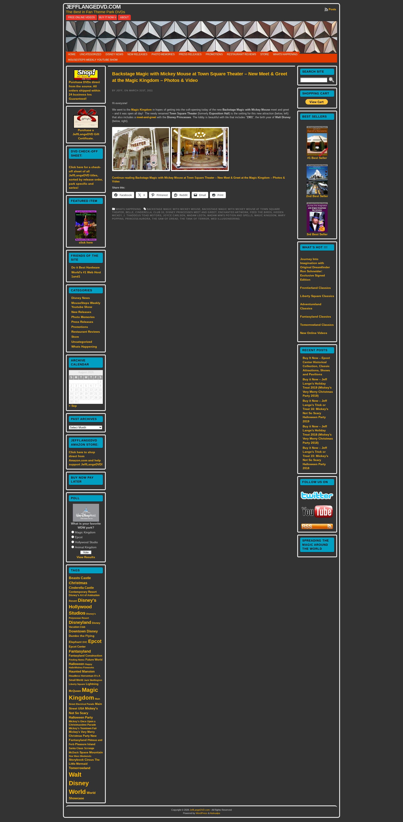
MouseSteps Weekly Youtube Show (93, 59)
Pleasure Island (85, 744)
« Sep (73, 405)
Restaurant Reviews (241, 54)
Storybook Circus (81, 759)
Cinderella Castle (81, 587)
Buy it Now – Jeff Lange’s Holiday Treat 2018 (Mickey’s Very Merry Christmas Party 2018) (318, 434)
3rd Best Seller (317, 234)
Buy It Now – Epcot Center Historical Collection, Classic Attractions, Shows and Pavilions (316, 366)
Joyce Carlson (174, 215)
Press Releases (190, 54)
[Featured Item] (85, 239)
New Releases (137, 54)
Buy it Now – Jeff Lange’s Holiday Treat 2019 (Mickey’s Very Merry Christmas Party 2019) (318, 387)
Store (264, 54)
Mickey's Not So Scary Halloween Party (83, 713)
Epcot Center (77, 646)
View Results (86, 557)
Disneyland (80, 622)
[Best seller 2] (317, 193)
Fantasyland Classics (315, 316)
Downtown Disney (83, 631)
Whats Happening (285, 54)
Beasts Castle (80, 578)
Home (72, 54)
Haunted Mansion (82, 671)
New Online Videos (313, 333)
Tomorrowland (79, 768)
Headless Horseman (81, 675)
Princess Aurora (137, 218)
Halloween (76, 664)
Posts (332, 9)
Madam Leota (196, 215)
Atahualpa (215, 813)
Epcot (78, 537)
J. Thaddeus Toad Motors (142, 215)
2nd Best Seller (317, 196)
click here (86, 242)
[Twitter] (317, 498)
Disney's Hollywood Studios (82, 607)
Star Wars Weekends (80, 756)
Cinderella (143, 212)
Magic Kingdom (85, 532)
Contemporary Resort (83, 591)
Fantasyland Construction (85, 655)
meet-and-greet (146, 117)
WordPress (201, 813)
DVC (84, 642)
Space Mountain (91, 752)
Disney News (114, 54)
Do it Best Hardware (85, 267)
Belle (130, 212)
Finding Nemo (77, 659)
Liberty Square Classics (317, 296)
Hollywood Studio (86, 542)
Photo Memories (163, 54)
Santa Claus (76, 748)
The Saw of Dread (165, 218)
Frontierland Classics (315, 287)
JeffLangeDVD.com (93, 7)
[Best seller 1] (317, 155)
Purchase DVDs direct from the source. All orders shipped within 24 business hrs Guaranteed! (84, 90)
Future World (93, 659)
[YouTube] (317, 518)
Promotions (214, 54)
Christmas (78, 583)
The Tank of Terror (194, 218)
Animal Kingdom (86, 547)
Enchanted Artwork (233, 212)
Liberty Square (77, 684)
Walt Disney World (79, 783)
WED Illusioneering (225, 218)
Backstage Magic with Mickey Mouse (173, 209)
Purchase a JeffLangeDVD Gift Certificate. (86, 134)
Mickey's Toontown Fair (83, 728)
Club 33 (158, 212)
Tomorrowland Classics (317, 324)
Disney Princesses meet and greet (191, 212)
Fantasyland (80, 651)
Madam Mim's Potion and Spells (230, 215)
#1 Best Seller (317, 158)
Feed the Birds (261, 212)
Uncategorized (90, 54)
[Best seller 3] (317, 231)
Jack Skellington (93, 680)
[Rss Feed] (317, 528)
